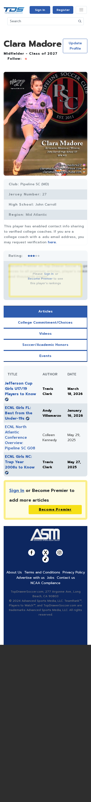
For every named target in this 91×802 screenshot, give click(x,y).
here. (52, 242)
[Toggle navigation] (81, 10)
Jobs (50, 577)
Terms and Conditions (42, 572)
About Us (14, 572)
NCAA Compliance (45, 583)
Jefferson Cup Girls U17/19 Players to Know (20, 389)
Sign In (40, 10)
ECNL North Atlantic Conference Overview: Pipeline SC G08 (20, 437)
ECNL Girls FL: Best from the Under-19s (18, 413)
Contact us (66, 577)
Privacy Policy (74, 572)
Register (63, 10)
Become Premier (40, 278)
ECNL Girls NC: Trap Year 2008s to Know (20, 462)
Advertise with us (30, 577)
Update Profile (75, 46)
